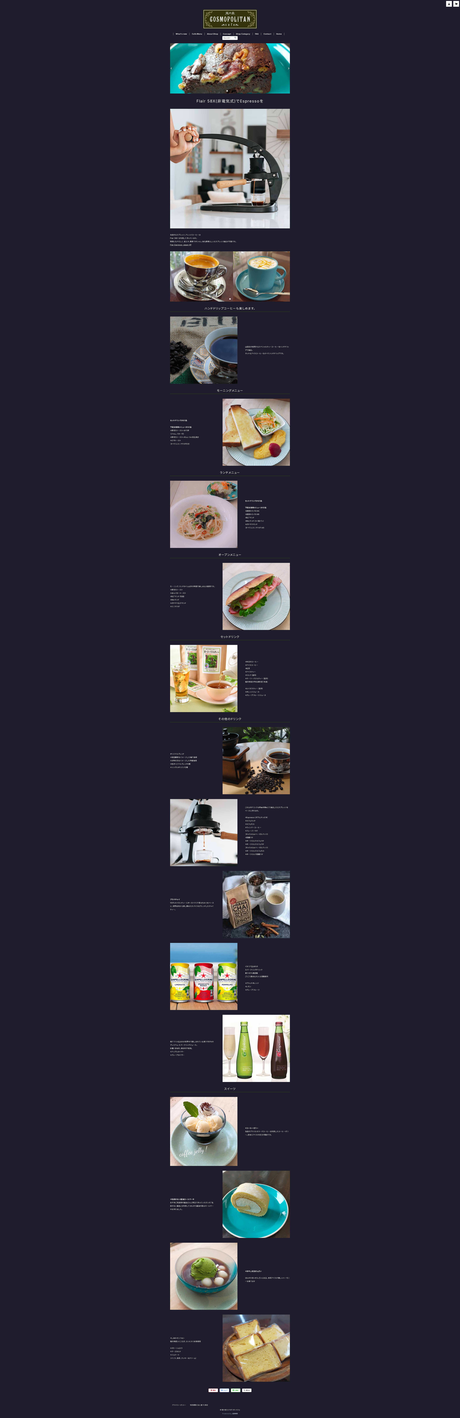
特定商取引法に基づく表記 (199, 1405)
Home (279, 34)
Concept (227, 34)
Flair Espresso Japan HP (180, 245)
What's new (181, 34)
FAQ (257, 34)
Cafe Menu (197, 34)
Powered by (227, 1414)
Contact (267, 34)
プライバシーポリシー (179, 1405)
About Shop (212, 34)
